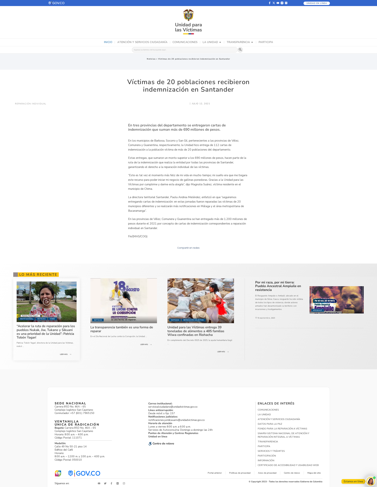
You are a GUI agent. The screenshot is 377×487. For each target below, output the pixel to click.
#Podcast (317, 310)
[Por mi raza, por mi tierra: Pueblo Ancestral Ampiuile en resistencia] (337, 299)
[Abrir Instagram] (125, 483)
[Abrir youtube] (100, 483)
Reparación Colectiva (193, 320)
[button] (56, 3)
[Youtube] (278, 3)
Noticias (151, 59)
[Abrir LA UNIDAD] (220, 42)
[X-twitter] (273, 3)
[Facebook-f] (269, 3)
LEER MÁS (64, 354)
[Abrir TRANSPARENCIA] (252, 42)
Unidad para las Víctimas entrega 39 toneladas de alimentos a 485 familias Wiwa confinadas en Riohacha (195, 331)
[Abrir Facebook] (112, 483)
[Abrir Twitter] (106, 483)
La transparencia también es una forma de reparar (121, 329)
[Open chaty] (371, 481)
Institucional (26, 319)
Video (52, 319)
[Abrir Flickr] (118, 483)
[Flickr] (286, 3)
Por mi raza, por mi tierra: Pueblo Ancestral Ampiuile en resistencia (278, 286)
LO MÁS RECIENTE (38, 274)
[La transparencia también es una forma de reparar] (123, 300)
